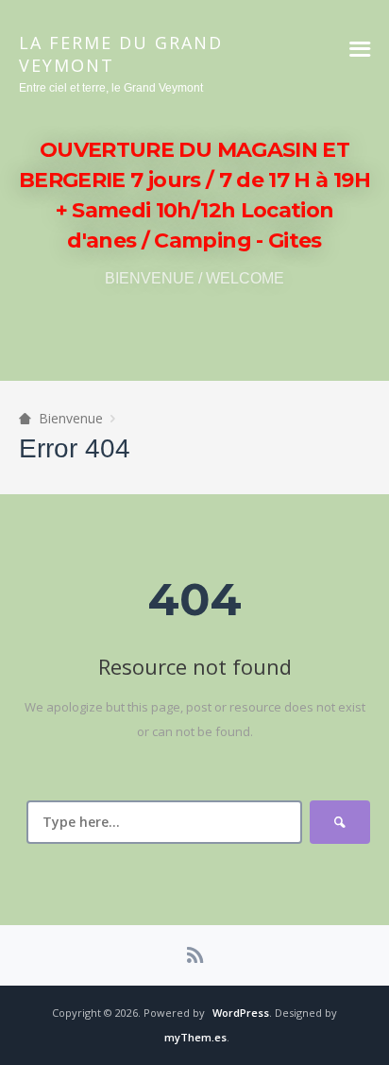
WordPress (240, 1012)
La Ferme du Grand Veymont (121, 54)
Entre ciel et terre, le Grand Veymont (111, 87)
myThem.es (195, 1037)
